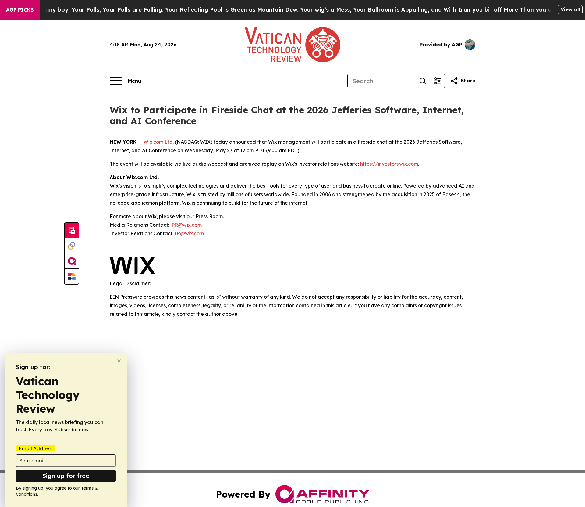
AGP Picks (20, 10)
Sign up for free (65, 476)
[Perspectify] (72, 246)
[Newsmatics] (72, 276)
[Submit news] (72, 230)
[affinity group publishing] (72, 261)
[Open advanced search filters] (437, 81)
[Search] (422, 81)
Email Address (35, 448)
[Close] (119, 361)
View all (570, 9)
